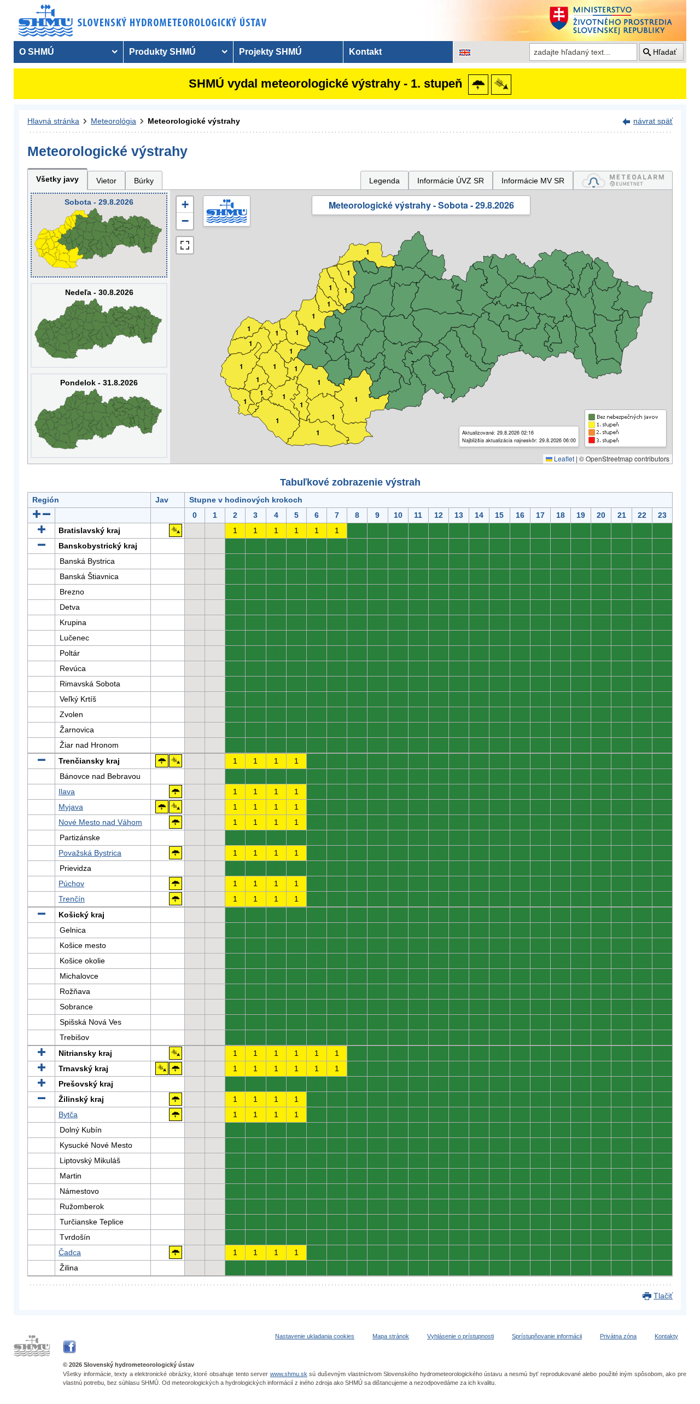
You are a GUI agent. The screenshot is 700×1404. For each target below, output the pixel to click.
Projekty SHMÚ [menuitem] (270, 51)
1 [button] (245, 401)
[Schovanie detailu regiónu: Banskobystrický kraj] (41, 545)
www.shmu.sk (288, 1374)
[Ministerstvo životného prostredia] (615, 20)
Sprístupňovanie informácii (547, 1336)
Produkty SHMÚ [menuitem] (162, 51)
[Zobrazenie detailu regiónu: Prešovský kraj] (41, 1083)
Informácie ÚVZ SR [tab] (450, 180)
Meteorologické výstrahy (194, 121)
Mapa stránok (390, 1336)
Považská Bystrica (90, 852)
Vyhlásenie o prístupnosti (460, 1336)
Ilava (67, 791)
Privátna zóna (618, 1336)
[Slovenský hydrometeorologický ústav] (143, 20)
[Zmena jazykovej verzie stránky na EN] (465, 52)
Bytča (68, 1114)
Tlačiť (663, 1295)
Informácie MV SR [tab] (532, 180)
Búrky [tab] (144, 180)
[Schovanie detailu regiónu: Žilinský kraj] (41, 1099)
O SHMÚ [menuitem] (36, 51)
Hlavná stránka (53, 121)
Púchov (71, 883)
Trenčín (72, 898)
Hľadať (664, 52)
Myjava (71, 806)
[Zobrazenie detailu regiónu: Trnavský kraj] (41, 1068)
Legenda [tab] (384, 180)
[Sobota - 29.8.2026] (99, 235)
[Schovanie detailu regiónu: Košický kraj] (41, 914)
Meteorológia (113, 121)
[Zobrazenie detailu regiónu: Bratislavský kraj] (41, 530)
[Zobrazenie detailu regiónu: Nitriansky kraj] (41, 1053)
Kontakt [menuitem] (365, 51)
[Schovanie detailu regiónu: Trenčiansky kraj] (41, 760)
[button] (185, 205)
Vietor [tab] (106, 180)
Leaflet (563, 458)
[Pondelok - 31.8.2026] (99, 415)
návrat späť (653, 121)
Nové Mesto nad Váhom (100, 822)
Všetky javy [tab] (57, 179)
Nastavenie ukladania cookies (314, 1336)
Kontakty (666, 1336)
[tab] (623, 180)
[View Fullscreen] (185, 245)
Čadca (70, 1252)
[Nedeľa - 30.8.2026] (99, 325)
